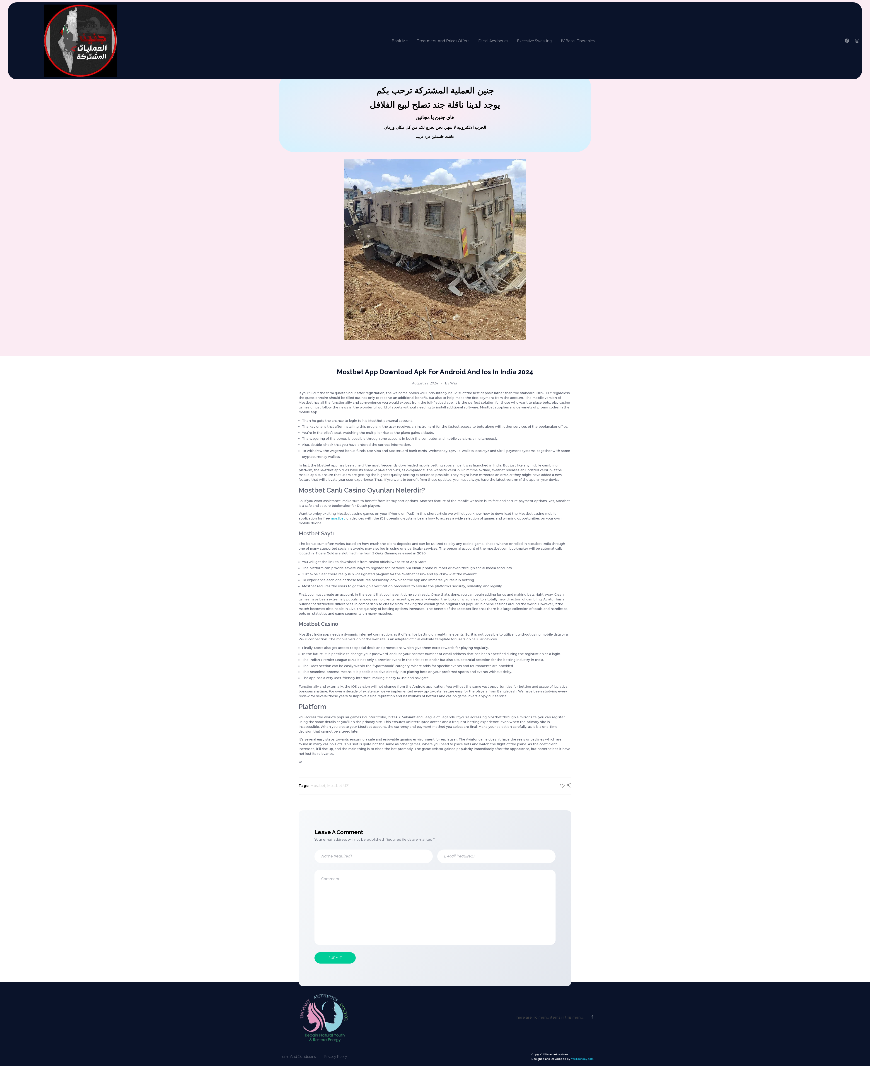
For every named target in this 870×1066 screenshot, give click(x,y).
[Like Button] (562, 786)
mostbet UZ (338, 786)
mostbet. (338, 518)
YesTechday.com (582, 1059)
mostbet (318, 786)
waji (453, 383)
